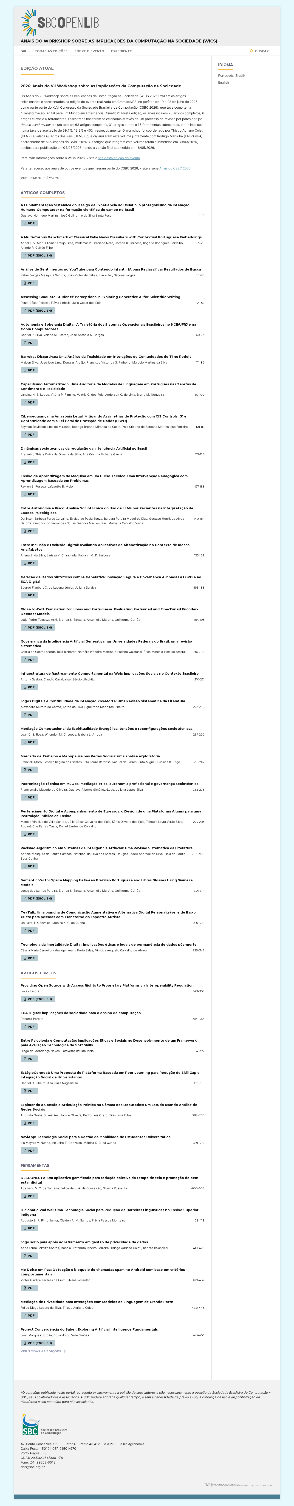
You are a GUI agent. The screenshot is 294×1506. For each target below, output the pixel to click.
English (223, 82)
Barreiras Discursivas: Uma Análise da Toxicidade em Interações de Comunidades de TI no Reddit (106, 357)
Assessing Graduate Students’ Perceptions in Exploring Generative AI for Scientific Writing (100, 297)
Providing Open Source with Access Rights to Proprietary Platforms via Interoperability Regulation (107, 985)
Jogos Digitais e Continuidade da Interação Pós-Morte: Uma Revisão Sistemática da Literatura (103, 701)
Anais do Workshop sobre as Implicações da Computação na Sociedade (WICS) (119, 41)
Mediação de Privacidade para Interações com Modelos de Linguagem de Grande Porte (97, 1302)
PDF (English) (39, 255)
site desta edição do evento (119, 158)
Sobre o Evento (89, 51)
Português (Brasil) (231, 75)
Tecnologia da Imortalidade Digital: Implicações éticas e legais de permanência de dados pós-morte (109, 944)
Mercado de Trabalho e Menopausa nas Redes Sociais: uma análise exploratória (90, 756)
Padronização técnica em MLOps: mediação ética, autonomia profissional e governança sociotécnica (109, 784)
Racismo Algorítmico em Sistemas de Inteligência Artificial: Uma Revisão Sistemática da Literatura (106, 848)
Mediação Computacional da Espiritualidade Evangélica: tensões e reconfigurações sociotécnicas (106, 729)
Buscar (261, 51)
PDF (31, 223)
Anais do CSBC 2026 (175, 168)
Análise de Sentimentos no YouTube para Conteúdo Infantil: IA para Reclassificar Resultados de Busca (111, 269)
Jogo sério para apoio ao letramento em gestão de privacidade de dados (84, 1242)
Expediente (121, 51)
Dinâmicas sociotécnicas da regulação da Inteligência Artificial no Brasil (84, 448)
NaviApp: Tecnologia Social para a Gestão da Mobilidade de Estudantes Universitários (95, 1137)
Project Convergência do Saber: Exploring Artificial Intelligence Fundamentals (89, 1329)
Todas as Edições (51, 51)
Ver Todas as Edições (41, 1351)
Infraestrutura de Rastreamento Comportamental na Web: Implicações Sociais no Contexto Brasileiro (110, 673)
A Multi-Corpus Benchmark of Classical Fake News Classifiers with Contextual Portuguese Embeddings (111, 237)
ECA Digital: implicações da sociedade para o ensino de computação (81, 1013)
